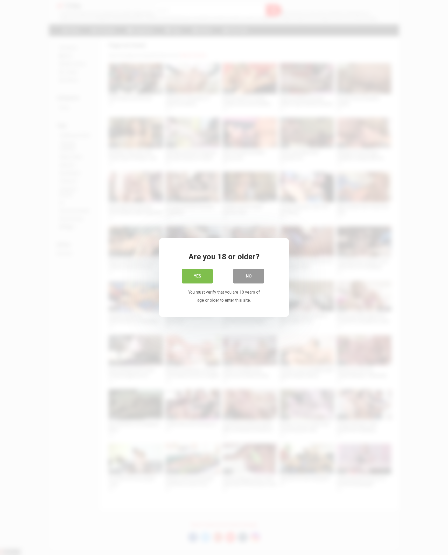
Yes (197, 276)
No (249, 276)
